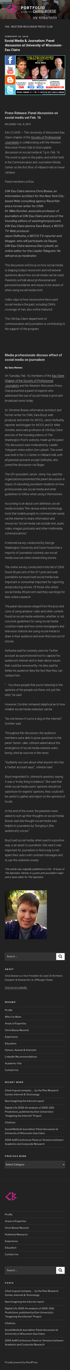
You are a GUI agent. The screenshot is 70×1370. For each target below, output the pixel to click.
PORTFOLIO (33, 8)
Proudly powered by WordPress (21, 1362)
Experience (11, 1036)
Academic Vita (13, 1063)
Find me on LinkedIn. (16, 987)
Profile (9, 1010)
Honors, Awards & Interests (20, 1050)
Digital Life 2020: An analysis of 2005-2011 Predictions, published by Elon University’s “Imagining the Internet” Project (29, 1111)
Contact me (11, 1070)
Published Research (16, 1234)
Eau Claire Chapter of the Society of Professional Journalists (34, 380)
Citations (10, 1122)
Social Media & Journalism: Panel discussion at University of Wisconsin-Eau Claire (33, 45)
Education (10, 1043)
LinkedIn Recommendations (21, 1056)
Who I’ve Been (13, 1016)
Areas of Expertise (15, 1023)
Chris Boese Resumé (17, 1030)
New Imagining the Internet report (24, 1101)
